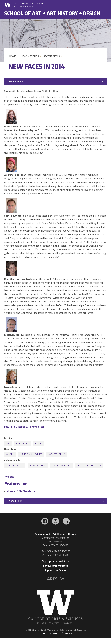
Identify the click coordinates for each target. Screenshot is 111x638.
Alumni (10, 454)
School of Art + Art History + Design (52, 13)
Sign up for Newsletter (55, 561)
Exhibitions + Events (31, 454)
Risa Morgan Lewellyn (89, 465)
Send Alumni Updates (55, 565)
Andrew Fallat (38, 465)
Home (12, 56)
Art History (22, 443)
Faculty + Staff (56, 454)
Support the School (55, 570)
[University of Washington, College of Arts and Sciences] (23, 5)
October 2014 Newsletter (21, 491)
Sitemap (68, 633)
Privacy (44, 633)
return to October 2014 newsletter (24, 426)
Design (38, 443)
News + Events (30, 56)
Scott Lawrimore (61, 465)
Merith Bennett (14, 465)
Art (8, 443)
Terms (56, 633)
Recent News (52, 56)
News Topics (15, 500)
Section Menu (16, 81)
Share (11, 476)
